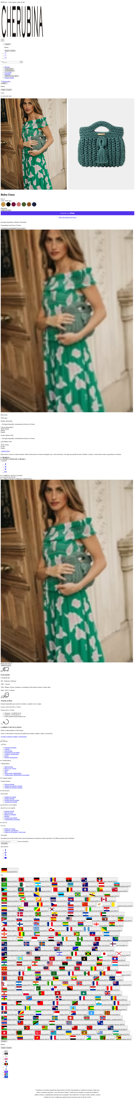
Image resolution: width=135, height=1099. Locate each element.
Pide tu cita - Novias (10, 768)
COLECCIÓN (8, 69)
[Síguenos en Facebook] (5, 850)
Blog (5, 772)
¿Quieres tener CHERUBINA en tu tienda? (17, 775)
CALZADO (8, 72)
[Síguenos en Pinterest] (5, 856)
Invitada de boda (9, 811)
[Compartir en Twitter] (5, 467)
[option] (9, 879)
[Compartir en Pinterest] (5, 470)
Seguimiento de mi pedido (12, 752)
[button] (3, 204)
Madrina (6, 816)
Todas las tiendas (9, 784)
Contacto (7, 749)
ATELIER (7, 74)
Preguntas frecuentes (10, 747)
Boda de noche (8, 813)
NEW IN (7, 67)
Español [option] (13, 50)
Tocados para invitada (10, 818)
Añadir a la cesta (5, 210)
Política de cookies (9, 829)
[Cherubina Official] (44, 38)
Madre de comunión (10, 814)
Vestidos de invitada (10, 797)
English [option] (7, 50)
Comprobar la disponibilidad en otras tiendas (13, 228)
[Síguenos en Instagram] (5, 853)
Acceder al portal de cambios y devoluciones (14, 736)
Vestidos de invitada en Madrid (13, 787)
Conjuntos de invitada (10, 802)
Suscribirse (4, 843)
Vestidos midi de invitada (11, 800)
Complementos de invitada (12, 819)
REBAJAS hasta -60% (11, 76)
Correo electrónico (23, 841)
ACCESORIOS (9, 70)
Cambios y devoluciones (11, 754)
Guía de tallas (8, 751)
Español (7, 44)
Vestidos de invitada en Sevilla (13, 786)
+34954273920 (5, 451)
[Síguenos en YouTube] (5, 858)
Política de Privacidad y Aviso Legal (14, 832)
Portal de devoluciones (11, 757)
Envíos (6, 756)
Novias (6, 770)
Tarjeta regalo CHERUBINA (12, 773)
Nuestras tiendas (9, 78)
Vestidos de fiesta (9, 798)
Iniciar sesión (6, 81)
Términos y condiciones (11, 830)
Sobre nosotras (8, 767)
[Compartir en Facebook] (5, 465)
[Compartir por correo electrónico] (5, 472)
